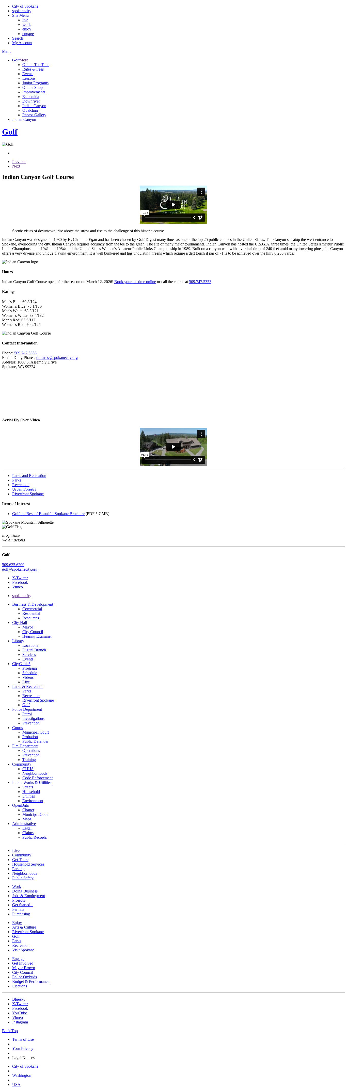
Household (31, 791)
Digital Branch (34, 650)
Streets (27, 787)
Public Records (34, 837)
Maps (26, 819)
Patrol (27, 714)
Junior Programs (35, 83)
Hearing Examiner (37, 636)
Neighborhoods (34, 773)
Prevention (31, 723)
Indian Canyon (34, 106)
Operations (31, 750)
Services (29, 654)
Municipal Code (35, 814)
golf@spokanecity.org (19, 569)
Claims (28, 833)
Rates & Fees (33, 69)
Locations (30, 645)
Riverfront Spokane (38, 700)
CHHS (28, 769)
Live (26, 682)
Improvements (33, 92)
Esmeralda (30, 96)
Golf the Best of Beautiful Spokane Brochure (48, 513)
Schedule (29, 673)
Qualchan (30, 110)
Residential (31, 613)
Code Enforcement (37, 778)
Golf (26, 705)
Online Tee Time (35, 64)
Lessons (28, 78)
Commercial (32, 609)
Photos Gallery (34, 115)
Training (29, 759)
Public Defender (35, 741)
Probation (30, 737)
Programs (30, 668)
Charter (28, 810)
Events (27, 74)
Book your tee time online (135, 281)
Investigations (33, 718)
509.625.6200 (13, 565)
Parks (26, 691)
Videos (28, 677)
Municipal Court (35, 732)
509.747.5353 (200, 281)
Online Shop (32, 87)
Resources (30, 618)
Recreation (31, 695)
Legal (26, 828)
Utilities (28, 796)
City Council (32, 632)
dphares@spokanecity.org (57, 357)
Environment (32, 801)
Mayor (27, 627)
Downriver (31, 101)
